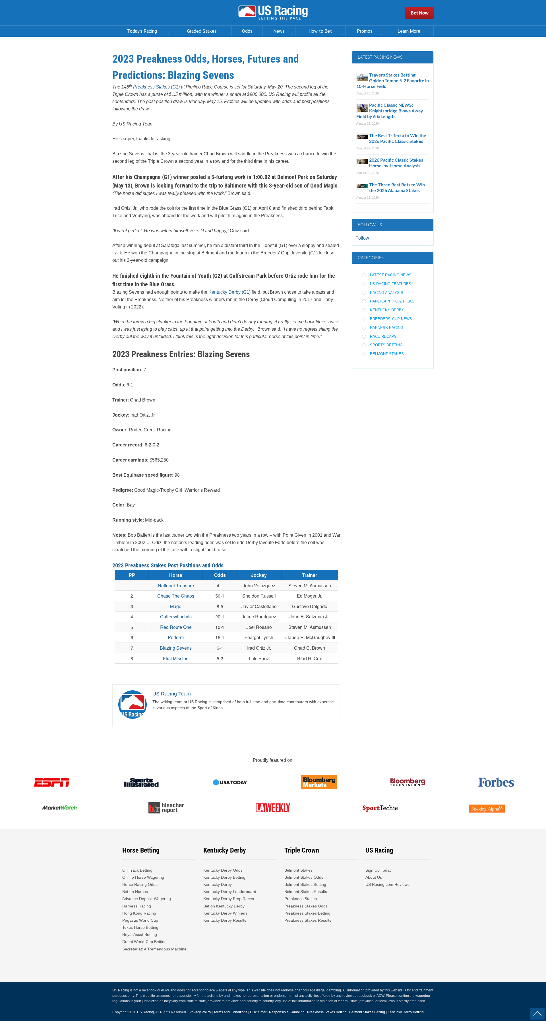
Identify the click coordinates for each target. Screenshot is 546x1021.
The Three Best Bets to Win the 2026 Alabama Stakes (397, 187)
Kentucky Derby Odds (223, 870)
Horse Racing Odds (140, 884)
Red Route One (176, 627)
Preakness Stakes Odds (306, 906)
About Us (373, 877)
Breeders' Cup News (391, 319)
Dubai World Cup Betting (144, 941)
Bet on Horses (135, 891)
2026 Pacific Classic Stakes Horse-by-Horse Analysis (396, 162)
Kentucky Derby (387, 310)
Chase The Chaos (175, 595)
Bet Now (420, 12)
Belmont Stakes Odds (303, 877)
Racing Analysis (386, 293)
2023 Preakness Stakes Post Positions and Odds (168, 565)
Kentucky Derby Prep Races (228, 898)
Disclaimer (258, 1012)
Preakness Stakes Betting (308, 913)
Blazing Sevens (176, 648)
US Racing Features (390, 284)
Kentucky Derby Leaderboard (229, 891)
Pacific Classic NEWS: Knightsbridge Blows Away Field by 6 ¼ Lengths (389, 110)
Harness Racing (386, 328)
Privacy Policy (200, 1012)
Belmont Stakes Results (305, 891)
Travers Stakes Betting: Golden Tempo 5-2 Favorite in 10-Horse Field (392, 80)
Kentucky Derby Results (224, 920)
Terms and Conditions (230, 1012)
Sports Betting (386, 345)
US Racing (145, 1012)
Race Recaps (383, 336)
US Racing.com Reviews (387, 884)
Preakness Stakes (300, 898)
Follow (362, 238)
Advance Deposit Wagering (146, 898)
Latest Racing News (390, 275)
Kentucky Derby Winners (225, 913)
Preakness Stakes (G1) (156, 87)
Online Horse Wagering (143, 877)
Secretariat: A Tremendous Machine (154, 949)
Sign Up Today (378, 870)
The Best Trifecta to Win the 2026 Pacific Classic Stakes (397, 138)
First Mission (176, 658)
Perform (176, 637)
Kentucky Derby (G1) (229, 292)
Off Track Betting (137, 870)
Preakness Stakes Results (307, 920)
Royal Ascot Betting (139, 934)
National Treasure (176, 585)
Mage (175, 606)
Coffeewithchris (176, 616)
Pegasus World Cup (140, 920)
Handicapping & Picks (392, 301)
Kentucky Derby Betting (224, 877)
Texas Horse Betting (140, 927)
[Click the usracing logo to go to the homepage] (273, 12)
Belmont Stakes (387, 354)
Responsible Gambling (287, 1012)
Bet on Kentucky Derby (224, 906)
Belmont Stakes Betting (305, 884)
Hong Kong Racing (139, 913)
